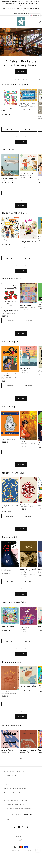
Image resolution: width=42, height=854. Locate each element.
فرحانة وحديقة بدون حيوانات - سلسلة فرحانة (9, 374)
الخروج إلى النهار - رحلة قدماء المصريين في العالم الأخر (28, 104)
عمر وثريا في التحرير (7, 240)
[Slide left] (17, 136)
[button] (2, 21)
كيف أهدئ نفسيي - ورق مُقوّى (28, 686)
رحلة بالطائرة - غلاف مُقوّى (9, 178)
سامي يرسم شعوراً (25, 368)
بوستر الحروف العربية (25, 305)
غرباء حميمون (5, 691)
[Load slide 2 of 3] (21, 80)
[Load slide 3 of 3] (23, 80)
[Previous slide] (15, 80)
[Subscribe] (36, 820)
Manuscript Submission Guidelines (15, 788)
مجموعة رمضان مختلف (7, 626)
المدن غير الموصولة (25, 504)
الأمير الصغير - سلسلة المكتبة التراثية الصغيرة (9, 506)
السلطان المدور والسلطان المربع (8, 109)
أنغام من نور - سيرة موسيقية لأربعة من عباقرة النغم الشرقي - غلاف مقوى (28, 570)
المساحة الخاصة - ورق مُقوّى (27, 173)
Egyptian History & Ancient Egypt (28, 751)
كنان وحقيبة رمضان (25, 627)
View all (21, 142)
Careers (6, 784)
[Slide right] (25, 136)
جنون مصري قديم (6, 568)
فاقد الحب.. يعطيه (6, 437)
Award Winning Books (7, 751)
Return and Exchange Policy (12, 793)
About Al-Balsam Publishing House (15, 771)
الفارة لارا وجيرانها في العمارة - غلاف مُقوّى (28, 242)
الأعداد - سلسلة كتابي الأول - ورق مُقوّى (9, 310)
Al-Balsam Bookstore (10, 776)
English (20, 840)
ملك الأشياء (23, 442)
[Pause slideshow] (40, 80)
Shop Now (21, 71)
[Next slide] (27, 80)
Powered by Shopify (27, 850)
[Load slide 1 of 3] (18, 80)
